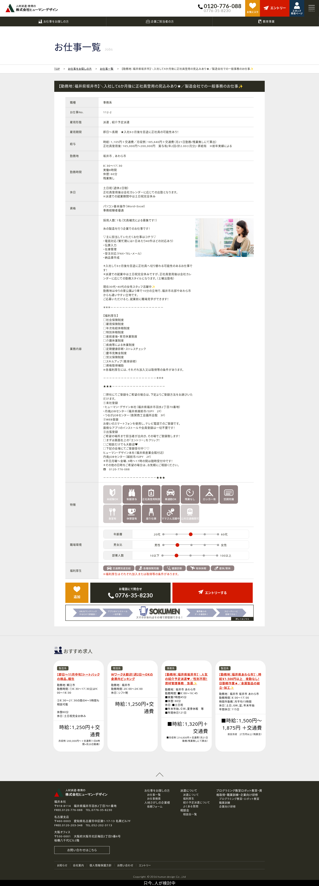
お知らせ (62, 865)
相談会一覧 (190, 814)
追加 (77, 597)
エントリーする (216, 593)
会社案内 (78, 865)
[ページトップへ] (159, 774)
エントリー (145, 865)
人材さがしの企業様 (157, 802)
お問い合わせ (125, 865)
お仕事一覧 (107, 68)
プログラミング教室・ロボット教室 (239, 798)
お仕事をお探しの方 (80, 68)
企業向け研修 (227, 806)
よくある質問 (190, 806)
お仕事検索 (154, 798)
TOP (57, 68)
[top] (32, 8)
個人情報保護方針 (101, 865)
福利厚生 (188, 798)
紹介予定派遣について (196, 802)
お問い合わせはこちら (82, 850)
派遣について (191, 794)
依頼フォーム (154, 806)
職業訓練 (224, 802)
